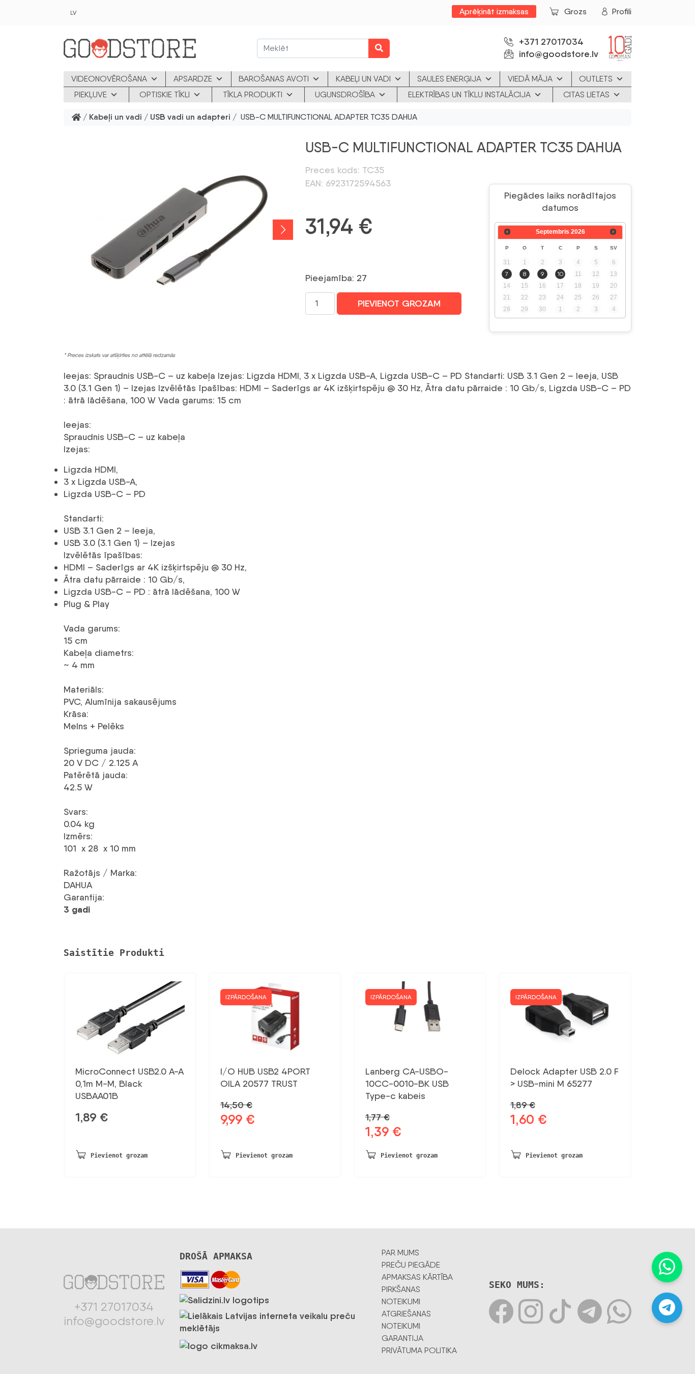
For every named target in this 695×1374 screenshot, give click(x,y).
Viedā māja (530, 79)
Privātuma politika (419, 1350)
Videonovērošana (109, 79)
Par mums (400, 1252)
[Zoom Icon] (178, 230)
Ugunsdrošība (345, 94)
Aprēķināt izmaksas (494, 11)
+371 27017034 (551, 41)
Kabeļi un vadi (363, 79)
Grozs (575, 11)
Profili (621, 11)
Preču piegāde (411, 1265)
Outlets (596, 79)
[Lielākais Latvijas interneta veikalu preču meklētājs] (273, 1320)
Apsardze (192, 79)
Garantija (402, 1338)
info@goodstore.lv (558, 54)
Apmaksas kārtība (417, 1277)
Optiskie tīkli (164, 94)
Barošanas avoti (274, 79)
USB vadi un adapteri (190, 117)
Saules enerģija (449, 79)
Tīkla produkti (252, 94)
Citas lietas (586, 94)
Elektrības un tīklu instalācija (469, 94)
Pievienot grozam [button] (119, 1155)
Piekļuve (90, 94)
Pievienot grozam (399, 303)
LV (73, 12)
